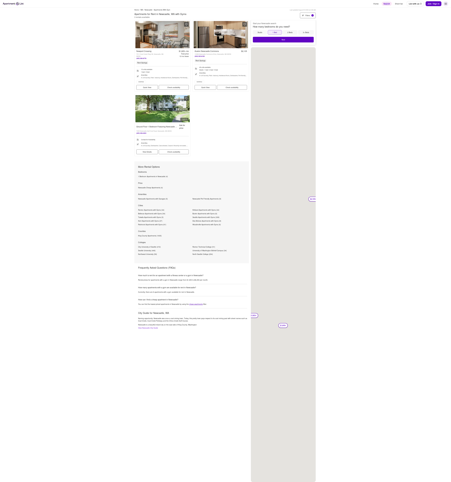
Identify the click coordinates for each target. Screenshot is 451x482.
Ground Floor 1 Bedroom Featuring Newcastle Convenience (161, 126)
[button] (253, 315)
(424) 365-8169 (200, 56)
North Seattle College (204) (202, 254)
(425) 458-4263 (141, 133)
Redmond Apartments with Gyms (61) (152, 224)
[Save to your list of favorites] (186, 24)
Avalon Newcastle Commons (207, 51)
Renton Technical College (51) (203, 247)
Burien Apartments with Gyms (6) (204, 213)
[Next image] (188, 34)
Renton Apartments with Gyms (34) (151, 210)
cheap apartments (196, 304)
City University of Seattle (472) (149, 247)
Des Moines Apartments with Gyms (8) (206, 221)
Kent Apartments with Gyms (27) (150, 221)
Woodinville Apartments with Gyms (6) (206, 224)
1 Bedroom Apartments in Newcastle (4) (153, 176)
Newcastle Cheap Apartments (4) (150, 187)
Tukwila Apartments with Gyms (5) (150, 217)
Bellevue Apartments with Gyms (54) (151, 213)
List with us (414, 3)
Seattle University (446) (147, 250)
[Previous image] (137, 34)
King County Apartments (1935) (150, 235)
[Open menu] (445, 3)
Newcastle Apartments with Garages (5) (153, 199)
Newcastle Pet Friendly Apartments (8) (206, 199)
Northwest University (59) (147, 254)
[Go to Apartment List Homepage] (13, 3)
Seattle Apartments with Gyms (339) (205, 217)
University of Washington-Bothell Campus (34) (209, 250)
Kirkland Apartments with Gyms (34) (205, 210)
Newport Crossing (143, 51)
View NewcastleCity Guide (148, 328)
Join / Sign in (433, 3)
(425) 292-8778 (141, 58)
